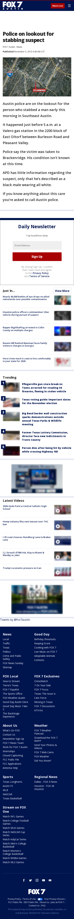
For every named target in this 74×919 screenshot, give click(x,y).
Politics (7, 651)
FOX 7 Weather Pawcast (42, 732)
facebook (24, 880)
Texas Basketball (12, 798)
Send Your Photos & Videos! (45, 746)
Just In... (9, 291)
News (19, 46)
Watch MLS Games (13, 862)
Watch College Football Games (16, 822)
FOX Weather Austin (14, 697)
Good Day (41, 634)
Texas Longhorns (12, 781)
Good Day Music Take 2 (15, 707)
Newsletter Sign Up (13, 738)
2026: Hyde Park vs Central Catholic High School (25, 507)
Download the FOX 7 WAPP (45, 739)
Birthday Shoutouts (45, 639)
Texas (6, 647)
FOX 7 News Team (13, 743)
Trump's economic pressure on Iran (22, 568)
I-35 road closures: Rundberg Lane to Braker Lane (27, 538)
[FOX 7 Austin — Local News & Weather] (13, 5)
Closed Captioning (13, 755)
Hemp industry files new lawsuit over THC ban (25, 523)
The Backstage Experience (11, 715)
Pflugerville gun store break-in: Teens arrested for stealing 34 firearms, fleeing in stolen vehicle (44, 387)
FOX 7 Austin (9, 46)
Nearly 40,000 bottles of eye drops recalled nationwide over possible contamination (26, 298)
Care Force (40, 697)
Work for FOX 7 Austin (15, 747)
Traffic (6, 643)
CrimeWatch (41, 681)
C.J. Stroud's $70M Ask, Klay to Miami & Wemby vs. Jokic (23, 554)
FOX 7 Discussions (44, 706)
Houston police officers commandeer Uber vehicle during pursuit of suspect (26, 313)
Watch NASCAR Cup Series (14, 833)
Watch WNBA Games (15, 858)
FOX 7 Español (11, 689)
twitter (30, 880)
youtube (43, 880)
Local (6, 639)
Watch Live (57, 6)
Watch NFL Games (13, 816)
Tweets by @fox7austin (15, 620)
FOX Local (10, 676)
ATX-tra (38, 710)
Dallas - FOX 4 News (45, 781)
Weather (41, 725)
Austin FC (8, 786)
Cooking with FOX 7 (45, 647)
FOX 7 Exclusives (46, 676)
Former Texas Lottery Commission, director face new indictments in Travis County (45, 436)
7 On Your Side (42, 685)
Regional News (45, 777)
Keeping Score (42, 643)
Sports (8, 777)
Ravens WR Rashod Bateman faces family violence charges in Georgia (25, 344)
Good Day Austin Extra (15, 702)
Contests (39, 660)
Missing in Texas (43, 702)
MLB (5, 790)
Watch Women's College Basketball (13, 852)
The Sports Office (12, 693)
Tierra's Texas (10, 685)
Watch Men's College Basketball (14, 845)
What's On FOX (11, 730)
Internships (9, 751)
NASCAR (7, 794)
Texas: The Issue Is (45, 693)
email (50, 880)
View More (62, 291)
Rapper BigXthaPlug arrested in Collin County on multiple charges (23, 329)
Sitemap (7, 667)
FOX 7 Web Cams (44, 752)
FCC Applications (12, 763)
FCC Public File (11, 759)
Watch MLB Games (13, 828)
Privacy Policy (41, 273)
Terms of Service (39, 276)
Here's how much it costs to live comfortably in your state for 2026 (27, 360)
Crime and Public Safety (12, 657)
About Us (10, 725)
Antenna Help (10, 768)
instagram (37, 880)
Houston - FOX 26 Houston (44, 787)
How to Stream (11, 681)
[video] (62, 510)
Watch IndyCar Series (14, 839)
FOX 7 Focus (41, 689)
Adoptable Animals (44, 655)
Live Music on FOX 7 (45, 651)
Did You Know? (42, 760)
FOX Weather (41, 756)
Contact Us (9, 734)
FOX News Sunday (13, 663)
